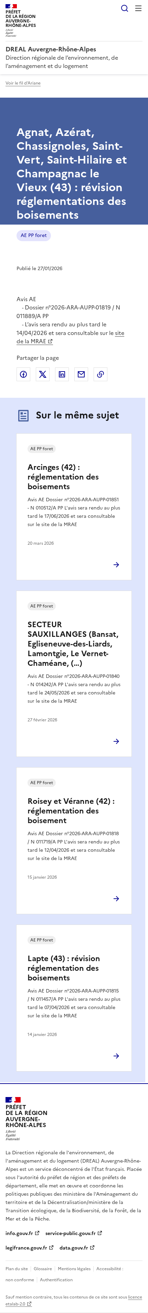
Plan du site (17, 1269)
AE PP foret (34, 235)
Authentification (56, 1280)
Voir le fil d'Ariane (23, 83)
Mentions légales (74, 1269)
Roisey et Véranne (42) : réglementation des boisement (71, 811)
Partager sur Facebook (23, 374)
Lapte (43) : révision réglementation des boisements (64, 968)
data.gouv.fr (74, 1248)
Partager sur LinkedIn (62, 374)
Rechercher (124, 8)
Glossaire (43, 1269)
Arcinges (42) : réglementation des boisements (63, 477)
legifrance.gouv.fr (26, 1248)
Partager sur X (43, 374)
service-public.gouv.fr (70, 1233)
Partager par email (81, 374)
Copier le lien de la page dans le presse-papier (100, 374)
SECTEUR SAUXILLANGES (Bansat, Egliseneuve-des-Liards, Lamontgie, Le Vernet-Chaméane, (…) (73, 644)
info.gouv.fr (19, 1233)
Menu (138, 8)
